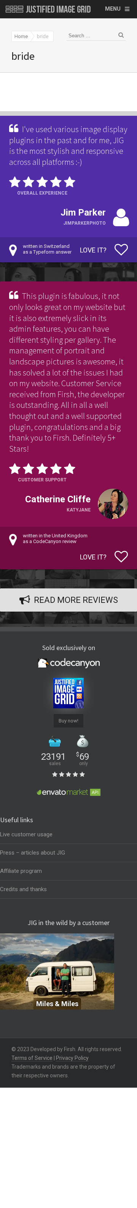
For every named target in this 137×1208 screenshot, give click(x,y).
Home (21, 36)
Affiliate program (21, 871)
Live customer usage (26, 834)
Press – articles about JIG (32, 852)
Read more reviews (76, 600)
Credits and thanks (23, 889)
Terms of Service (32, 1058)
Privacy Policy (72, 1058)
